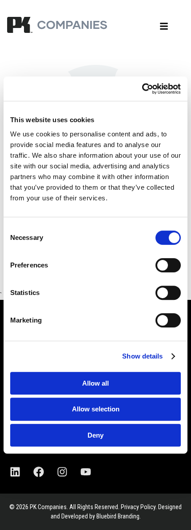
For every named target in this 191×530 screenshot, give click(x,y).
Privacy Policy (138, 506)
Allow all (95, 383)
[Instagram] (62, 471)
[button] (164, 26)
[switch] (168, 265)
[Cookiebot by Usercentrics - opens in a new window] (142, 89)
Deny (95, 435)
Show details (142, 356)
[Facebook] (38, 471)
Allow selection (95, 409)
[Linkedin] (15, 471)
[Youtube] (85, 471)
